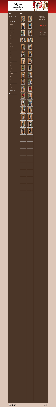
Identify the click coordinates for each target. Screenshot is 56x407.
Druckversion (12, 404)
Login (46, 404)
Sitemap (15, 404)
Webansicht (45, 405)
